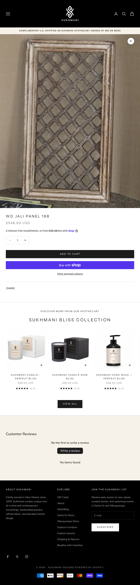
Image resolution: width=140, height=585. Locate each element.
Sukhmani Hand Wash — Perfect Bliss (114, 377)
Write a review (70, 451)
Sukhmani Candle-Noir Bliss (70, 377)
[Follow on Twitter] (17, 556)
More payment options (70, 273)
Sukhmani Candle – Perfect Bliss (26, 377)
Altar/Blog (63, 509)
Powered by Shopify (89, 567)
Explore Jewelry (66, 533)
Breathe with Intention (70, 545)
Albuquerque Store (68, 521)
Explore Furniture (67, 527)
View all (70, 404)
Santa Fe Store (65, 515)
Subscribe (105, 527)
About (60, 503)
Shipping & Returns (68, 539)
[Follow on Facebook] (7, 556)
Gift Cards (63, 497)
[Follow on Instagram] (26, 556)
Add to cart (70, 254)
